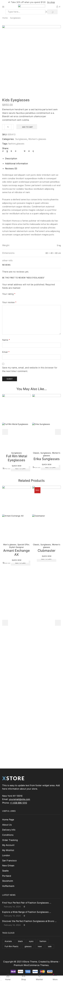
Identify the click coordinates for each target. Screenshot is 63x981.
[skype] (32, 151)
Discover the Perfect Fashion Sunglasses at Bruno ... (29, 921)
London (6, 855)
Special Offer (23, 544)
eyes (31, 941)
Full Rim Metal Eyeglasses (16, 458)
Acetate (8, 941)
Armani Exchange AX (16, 552)
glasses (20, 143)
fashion (12, 143)
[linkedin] (24, 151)
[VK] (11, 151)
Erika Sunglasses (47, 459)
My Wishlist (8, 850)
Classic (36, 453)
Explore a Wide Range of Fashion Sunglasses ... (26, 912)
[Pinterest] (15, 151)
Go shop (51, 2)
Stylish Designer (16, 547)
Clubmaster (46, 550)
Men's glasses (9, 544)
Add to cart (27, 127)
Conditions (7, 835)
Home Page (8, 819)
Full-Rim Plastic (11, 946)
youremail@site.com (19, 799)
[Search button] (52, 11)
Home (5, 18)
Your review (9, 302)
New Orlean (8, 865)
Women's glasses (37, 139)
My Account (8, 845)
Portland (6, 876)
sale (50, 946)
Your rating (8, 294)
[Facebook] (7, 151)
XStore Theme (29, 961)
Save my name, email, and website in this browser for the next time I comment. (29, 369)
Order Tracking (10, 840)
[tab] (11, 158)
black (20, 941)
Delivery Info (8, 829)
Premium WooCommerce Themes (31, 965)
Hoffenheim (8, 886)
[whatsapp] (29, 151)
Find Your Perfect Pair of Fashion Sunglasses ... (26, 902)
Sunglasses (15, 18)
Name (6, 340)
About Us (7, 824)
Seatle (5, 870)
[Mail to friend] (20, 151)
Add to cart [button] (20, 468)
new (40, 946)
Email (5, 352)
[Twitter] (3, 151)
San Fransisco (9, 860)
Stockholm (7, 881)
